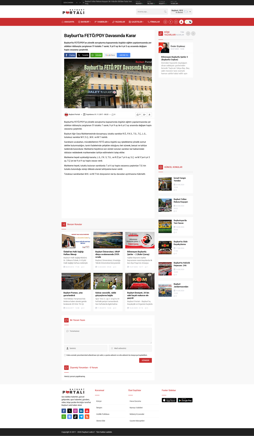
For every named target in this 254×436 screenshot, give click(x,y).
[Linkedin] (81, 411)
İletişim (99, 408)
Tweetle (85, 55)
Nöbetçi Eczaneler (137, 414)
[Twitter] (69, 411)
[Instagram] (75, 411)
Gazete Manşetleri (137, 421)
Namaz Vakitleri (136, 408)
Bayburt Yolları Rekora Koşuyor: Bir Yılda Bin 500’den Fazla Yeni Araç (108, 2)
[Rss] (87, 416)
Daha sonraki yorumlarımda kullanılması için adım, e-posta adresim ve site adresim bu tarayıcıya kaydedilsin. (107, 355)
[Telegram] (81, 416)
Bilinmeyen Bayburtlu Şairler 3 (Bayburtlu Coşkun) (174, 58)
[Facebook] (64, 411)
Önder (178, 46)
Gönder (99, 55)
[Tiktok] (75, 416)
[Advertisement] (108, 197)
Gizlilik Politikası (102, 414)
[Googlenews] (69, 416)
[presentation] (188, 33)
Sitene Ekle (100, 421)
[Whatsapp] (64, 416)
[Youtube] (87, 411)
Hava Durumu (135, 401)
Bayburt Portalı (74, 114)
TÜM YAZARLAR (180, 33)
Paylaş (72, 55)
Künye (98, 401)
